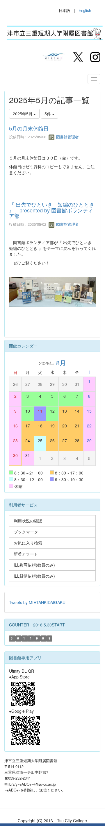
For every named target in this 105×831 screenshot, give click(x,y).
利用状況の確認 (28, 521)
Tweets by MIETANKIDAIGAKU (37, 602)
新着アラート (26, 554)
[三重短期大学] (54, 56)
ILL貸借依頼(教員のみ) (34, 576)
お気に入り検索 (28, 543)
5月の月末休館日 (29, 128)
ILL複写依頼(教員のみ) (34, 565)
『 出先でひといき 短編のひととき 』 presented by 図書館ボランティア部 (51, 210)
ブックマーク (26, 532)
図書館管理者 (67, 136)
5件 (48, 114)
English (85, 10)
